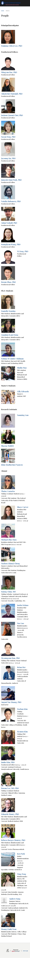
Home (2, 10)
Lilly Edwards (23, 391)
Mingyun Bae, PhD (9, 72)
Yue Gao (20, 623)
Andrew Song (14, 898)
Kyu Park (21, 853)
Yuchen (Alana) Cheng (10, 563)
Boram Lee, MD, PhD (10, 788)
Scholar (16, 950)
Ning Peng (21, 874)
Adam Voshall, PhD (9, 223)
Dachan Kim (22, 709)
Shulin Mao (22, 367)
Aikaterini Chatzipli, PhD (11, 93)
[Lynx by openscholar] (9, 951)
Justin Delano (22, 605)
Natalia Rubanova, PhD (11, 201)
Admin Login (25, 950)
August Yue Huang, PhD (11, 702)
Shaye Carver (22, 507)
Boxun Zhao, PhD (8, 282)
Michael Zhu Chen (8, 539)
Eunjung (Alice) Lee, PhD (11, 46)
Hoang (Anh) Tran (8, 929)
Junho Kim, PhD (8, 762)
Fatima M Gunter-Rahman (12, 358)
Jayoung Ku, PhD (8, 158)
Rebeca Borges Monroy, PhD (13, 840)
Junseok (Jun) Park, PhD (11, 180)
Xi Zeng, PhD (22, 251)
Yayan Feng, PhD (8, 137)
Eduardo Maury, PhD (10, 814)
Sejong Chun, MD (8, 591)
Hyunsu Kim (22, 731)
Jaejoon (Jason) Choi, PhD (12, 115)
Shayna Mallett (7, 446)
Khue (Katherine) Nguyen (12, 464)
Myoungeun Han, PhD (10, 658)
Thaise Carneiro (8, 491)
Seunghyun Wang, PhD (10, 244)
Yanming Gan (22, 415)
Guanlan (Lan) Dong (9, 335)
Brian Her (21, 667)
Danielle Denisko (8, 311)
